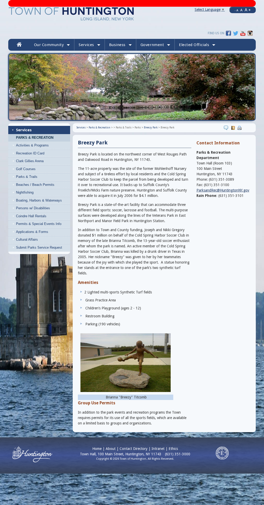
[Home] (71, 14)
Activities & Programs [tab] (32, 145)
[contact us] (233, 128)
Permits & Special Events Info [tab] (38, 224)
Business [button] (117, 44)
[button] (197, 44)
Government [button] (152, 44)
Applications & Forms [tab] (32, 232)
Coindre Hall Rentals (31, 216)
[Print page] (240, 128)
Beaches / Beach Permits (35, 185)
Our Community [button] (49, 44)
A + (248, 9)
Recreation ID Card (30, 153)
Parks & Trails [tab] (26, 177)
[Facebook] (228, 33)
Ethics (173, 449)
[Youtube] (243, 33)
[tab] (43, 153)
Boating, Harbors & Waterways (39, 200)
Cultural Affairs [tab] (27, 239)
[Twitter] (236, 33)
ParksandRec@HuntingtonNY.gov (222, 190)
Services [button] (86, 44)
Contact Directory (133, 449)
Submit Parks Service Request (39, 247)
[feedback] (227, 128)
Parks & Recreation (34, 138)
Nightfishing (25, 192)
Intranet (158, 449)
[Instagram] (250, 33)
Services (24, 130)
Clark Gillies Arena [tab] (30, 161)
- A (236, 10)
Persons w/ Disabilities (33, 208)
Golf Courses (26, 169)
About (111, 449)
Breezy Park (151, 127)
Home (97, 449)
